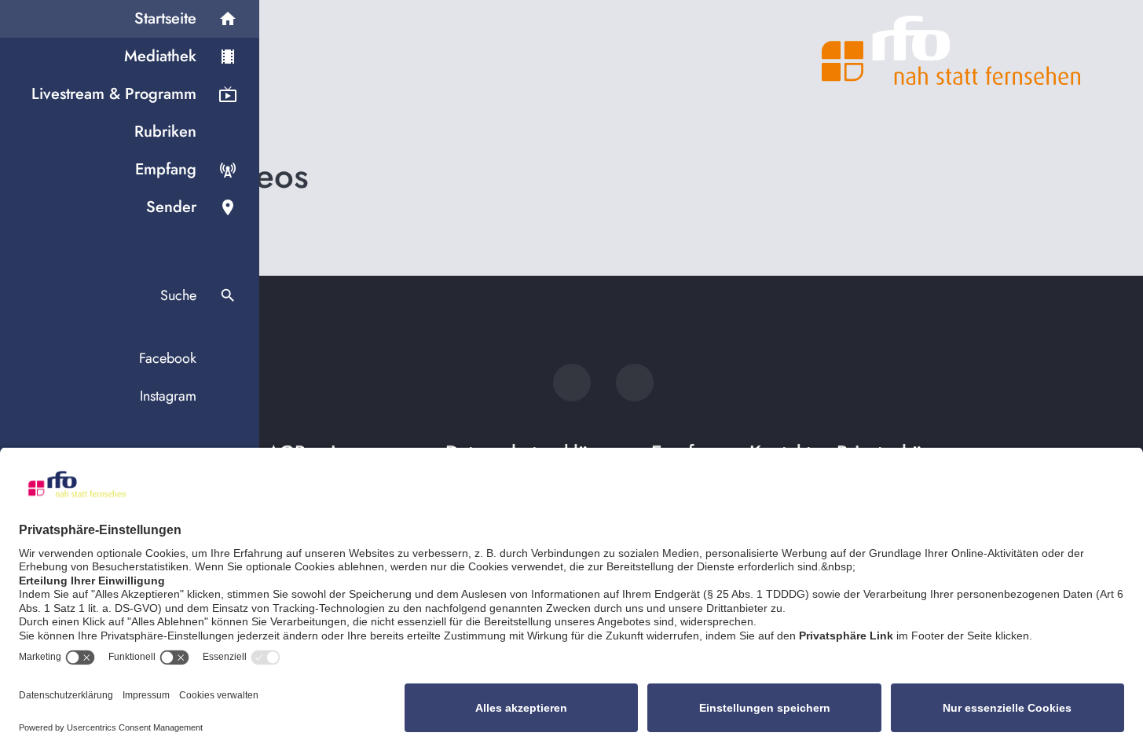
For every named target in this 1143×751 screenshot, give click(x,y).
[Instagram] (635, 382)
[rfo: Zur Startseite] (951, 50)
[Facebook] (572, 382)
